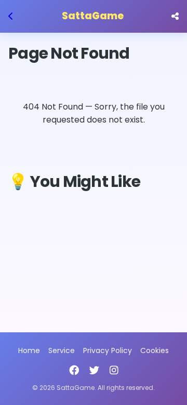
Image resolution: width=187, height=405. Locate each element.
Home (29, 350)
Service (61, 350)
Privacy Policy (107, 350)
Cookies (154, 350)
